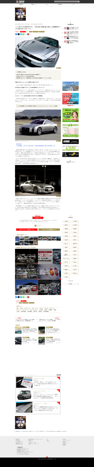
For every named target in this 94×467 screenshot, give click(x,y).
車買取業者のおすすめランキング (22, 449)
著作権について (65, 442)
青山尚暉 (66, 239)
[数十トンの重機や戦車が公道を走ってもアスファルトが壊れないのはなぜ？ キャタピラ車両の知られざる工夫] (24, 407)
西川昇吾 (66, 265)
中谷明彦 (66, 221)
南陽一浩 (74, 239)
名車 (46, 309)
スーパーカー (35, 31)
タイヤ (42, 308)
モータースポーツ (34, 309)
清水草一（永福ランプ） (66, 255)
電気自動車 (46, 311)
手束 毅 (74, 269)
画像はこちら (59, 196)
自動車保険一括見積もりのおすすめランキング (25, 451)
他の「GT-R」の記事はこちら (27, 229)
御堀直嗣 (74, 228)
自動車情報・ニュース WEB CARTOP (21, 431)
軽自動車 (30, 311)
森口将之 (74, 236)
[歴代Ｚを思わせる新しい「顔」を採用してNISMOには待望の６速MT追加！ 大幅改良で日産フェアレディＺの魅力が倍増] (18, 330)
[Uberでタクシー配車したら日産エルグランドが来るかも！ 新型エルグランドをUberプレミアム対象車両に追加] (41, 340)
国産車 (51, 309)
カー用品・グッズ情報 (32, 442)
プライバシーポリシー (66, 440)
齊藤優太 (66, 269)
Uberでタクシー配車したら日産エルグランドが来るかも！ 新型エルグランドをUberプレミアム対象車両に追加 (53, 340)
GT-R (31, 31)
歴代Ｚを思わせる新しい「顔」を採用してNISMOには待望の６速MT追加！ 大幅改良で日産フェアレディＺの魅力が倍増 (29, 330)
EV (18, 308)
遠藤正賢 (74, 258)
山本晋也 (74, 232)
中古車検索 (17, 440)
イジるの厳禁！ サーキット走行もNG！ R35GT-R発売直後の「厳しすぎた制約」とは (35, 145)
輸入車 (35, 311)
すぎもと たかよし (66, 258)
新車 (55, 309)
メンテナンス (26, 309)
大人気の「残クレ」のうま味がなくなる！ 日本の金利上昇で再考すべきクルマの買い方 (45, 383)
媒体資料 (64, 445)
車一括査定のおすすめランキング (22, 448)
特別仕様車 (24, 311)
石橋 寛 (74, 254)
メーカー (48, 441)
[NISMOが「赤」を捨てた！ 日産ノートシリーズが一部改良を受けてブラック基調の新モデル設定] (18, 340)
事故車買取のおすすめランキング (22, 450)
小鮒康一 (66, 247)
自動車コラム (23, 31)
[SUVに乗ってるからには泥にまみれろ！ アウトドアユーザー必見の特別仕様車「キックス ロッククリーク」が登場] (41, 330)
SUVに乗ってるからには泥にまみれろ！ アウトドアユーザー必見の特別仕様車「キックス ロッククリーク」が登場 (53, 330)
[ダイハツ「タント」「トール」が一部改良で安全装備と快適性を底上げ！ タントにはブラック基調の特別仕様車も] (24, 394)
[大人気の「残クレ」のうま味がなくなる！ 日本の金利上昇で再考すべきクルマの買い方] (24, 382)
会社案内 (64, 439)
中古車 (41, 309)
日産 (26, 85)
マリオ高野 (75, 221)
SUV (22, 308)
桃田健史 (74, 247)
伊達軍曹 (66, 228)
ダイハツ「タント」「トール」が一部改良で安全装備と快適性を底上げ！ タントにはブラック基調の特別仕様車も (46, 396)
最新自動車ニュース (26, 327)
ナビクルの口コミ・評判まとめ (22, 453)
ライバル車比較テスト (19, 441)
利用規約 (64, 441)
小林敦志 (42, 378)
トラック (52, 308)
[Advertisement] (38, 360)
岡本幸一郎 (75, 273)
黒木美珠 (66, 273)
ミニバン (19, 309)
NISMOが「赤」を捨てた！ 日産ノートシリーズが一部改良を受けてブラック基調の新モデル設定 (29, 340)
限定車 (40, 311)
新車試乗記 (17, 439)
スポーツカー (41, 31)
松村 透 (66, 262)
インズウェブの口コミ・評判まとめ (23, 454)
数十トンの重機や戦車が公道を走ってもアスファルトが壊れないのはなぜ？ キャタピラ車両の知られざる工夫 (46, 408)
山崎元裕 (66, 232)
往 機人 (74, 265)
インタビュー (30, 441)
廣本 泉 (66, 243)
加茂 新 (74, 262)
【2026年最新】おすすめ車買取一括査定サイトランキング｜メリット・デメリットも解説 (37, 106)
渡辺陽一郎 (75, 243)
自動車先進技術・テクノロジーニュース (35, 439)
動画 (48, 440)
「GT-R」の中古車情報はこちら (49, 229)
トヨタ (47, 308)
